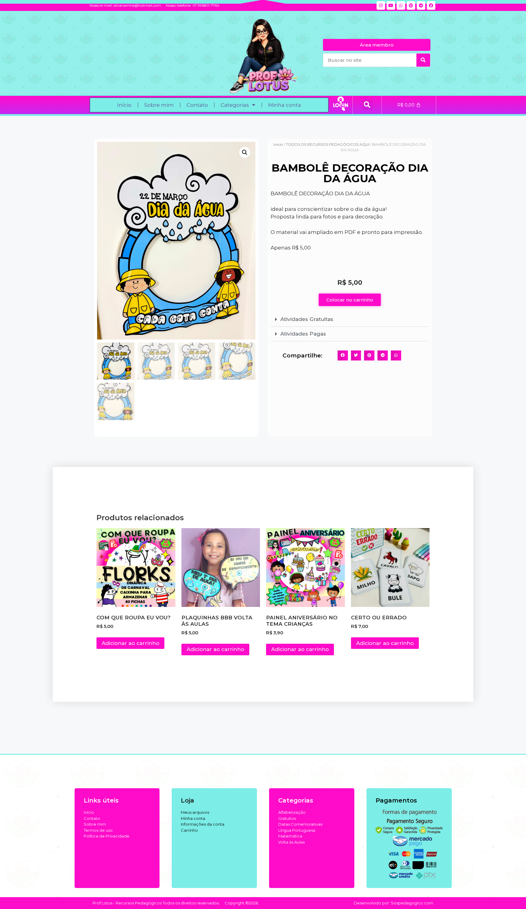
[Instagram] (381, 5)
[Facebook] (431, 5)
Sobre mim (159, 105)
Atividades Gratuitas (306, 319)
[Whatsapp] (401, 5)
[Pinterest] (411, 5)
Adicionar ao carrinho (130, 643)
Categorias (235, 105)
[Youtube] (391, 5)
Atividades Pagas (303, 334)
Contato (197, 105)
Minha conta (284, 105)
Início (124, 105)
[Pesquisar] (423, 60)
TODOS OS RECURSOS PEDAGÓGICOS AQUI (327, 144)
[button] (367, 105)
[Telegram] (421, 5)
